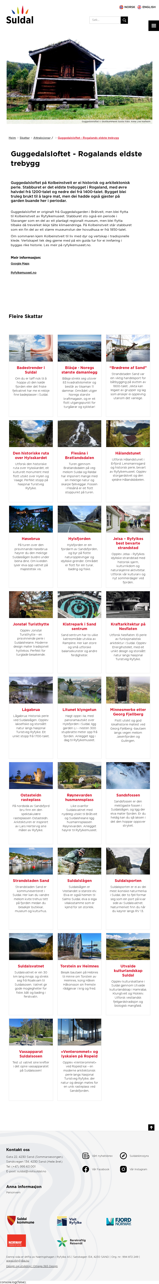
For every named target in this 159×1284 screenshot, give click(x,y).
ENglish (149, 7)
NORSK (129, 7)
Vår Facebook (100, 1169)
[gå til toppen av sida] (151, 1127)
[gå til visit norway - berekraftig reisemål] (71, 1238)
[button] (153, 25)
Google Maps (20, 263)
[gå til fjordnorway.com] (118, 1217)
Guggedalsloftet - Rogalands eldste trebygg (88, 137)
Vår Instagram (138, 1169)
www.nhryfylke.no (17, 1260)
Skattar (25, 137)
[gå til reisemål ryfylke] (69, 1217)
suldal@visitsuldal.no (31, 1171)
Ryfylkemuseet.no (23, 272)
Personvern (13, 1192)
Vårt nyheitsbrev (102, 1156)
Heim (12, 137)
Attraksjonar (42, 137)
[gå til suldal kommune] (20, 1217)
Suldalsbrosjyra (139, 1156)
